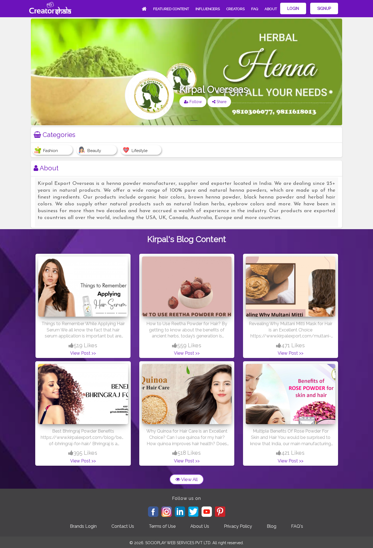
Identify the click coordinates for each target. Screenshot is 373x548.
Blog (271, 526)
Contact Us (122, 526)
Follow (195, 102)
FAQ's (297, 526)
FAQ (254, 9)
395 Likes (85, 453)
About (271, 9)
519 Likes (85, 345)
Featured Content (171, 9)
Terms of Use (162, 526)
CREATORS (235, 9)
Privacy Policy (238, 526)
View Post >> (83, 353)
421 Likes (292, 453)
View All (189, 479)
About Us (199, 526)
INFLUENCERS (208, 9)
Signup (324, 8)
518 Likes (189, 453)
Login (293, 8)
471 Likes (293, 345)
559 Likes (189, 345)
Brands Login (83, 526)
